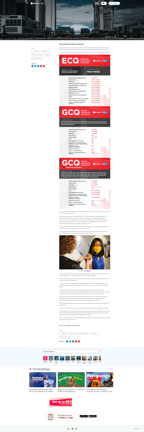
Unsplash (88, 271)
